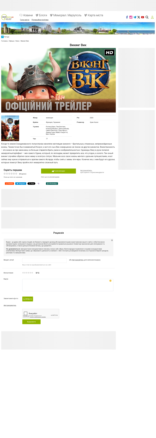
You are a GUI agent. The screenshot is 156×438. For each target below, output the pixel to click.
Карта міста (95, 15)
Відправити (31, 322)
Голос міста (24, 20)
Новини (28, 15)
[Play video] (58, 80)
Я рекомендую (59, 171)
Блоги (43, 15)
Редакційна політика (40, 20)
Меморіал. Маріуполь (67, 15)
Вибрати (28, 299)
